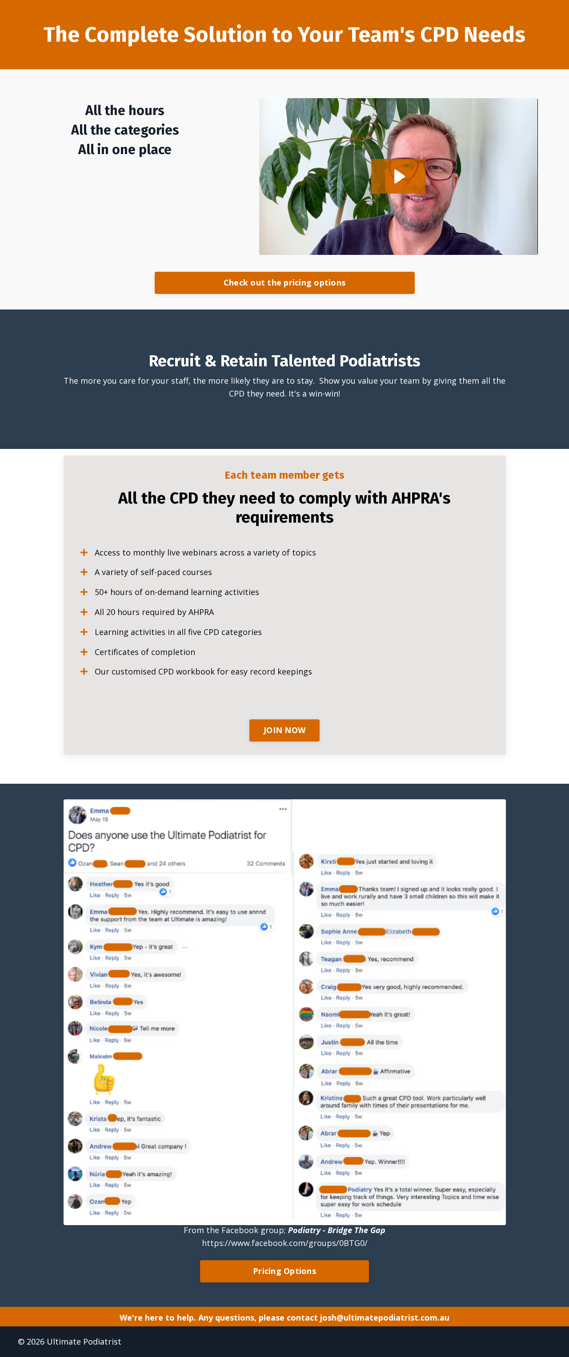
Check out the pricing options (284, 282)
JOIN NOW (284, 730)
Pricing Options (284, 1271)
